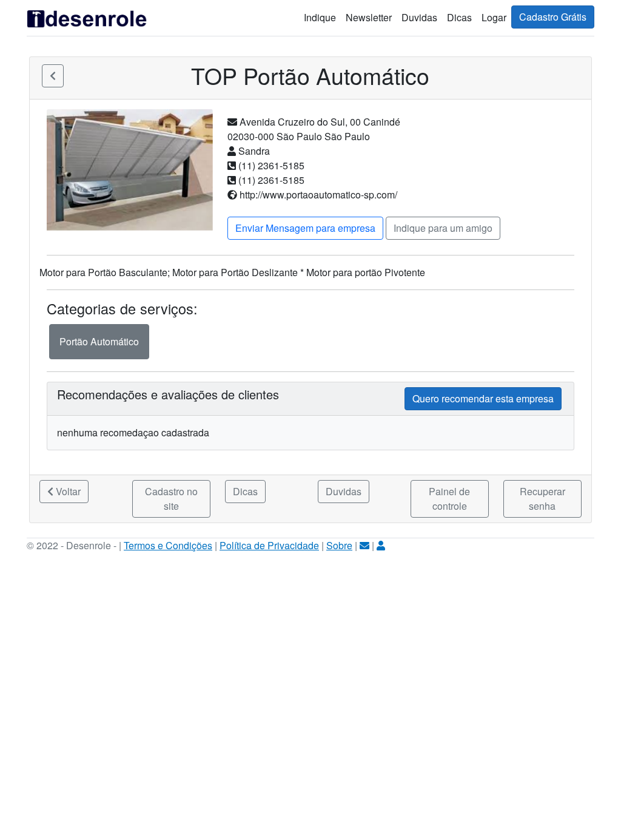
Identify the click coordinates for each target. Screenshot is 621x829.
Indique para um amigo (443, 228)
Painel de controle (449, 498)
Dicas (459, 17)
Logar (494, 17)
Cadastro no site (171, 498)
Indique (320, 17)
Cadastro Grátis (552, 17)
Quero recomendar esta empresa (483, 398)
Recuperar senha (542, 498)
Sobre (339, 545)
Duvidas (419, 17)
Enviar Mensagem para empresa (305, 228)
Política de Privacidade (269, 545)
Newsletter (369, 17)
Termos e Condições (168, 545)
